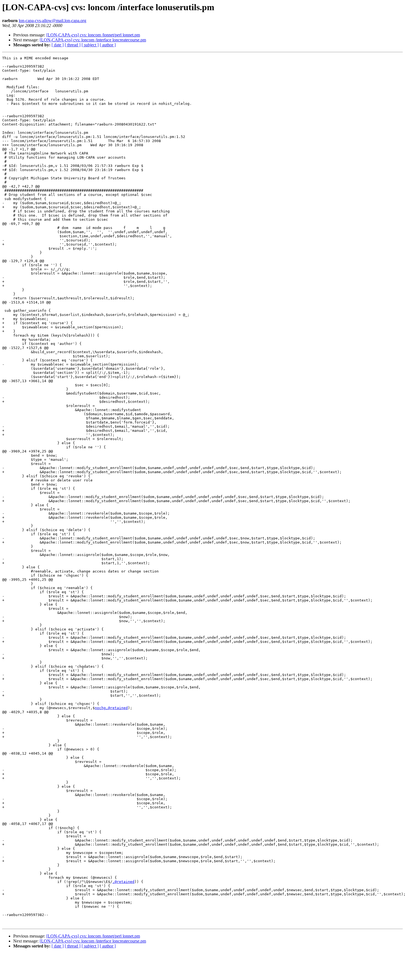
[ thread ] (72, 44)
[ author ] (108, 44)
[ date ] (58, 44)
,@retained (123, 882)
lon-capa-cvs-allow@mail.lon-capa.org (52, 20)
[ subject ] (90, 44)
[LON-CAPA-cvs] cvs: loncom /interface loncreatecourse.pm (93, 40)
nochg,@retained (111, 708)
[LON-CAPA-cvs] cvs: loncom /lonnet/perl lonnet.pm (93, 35)
